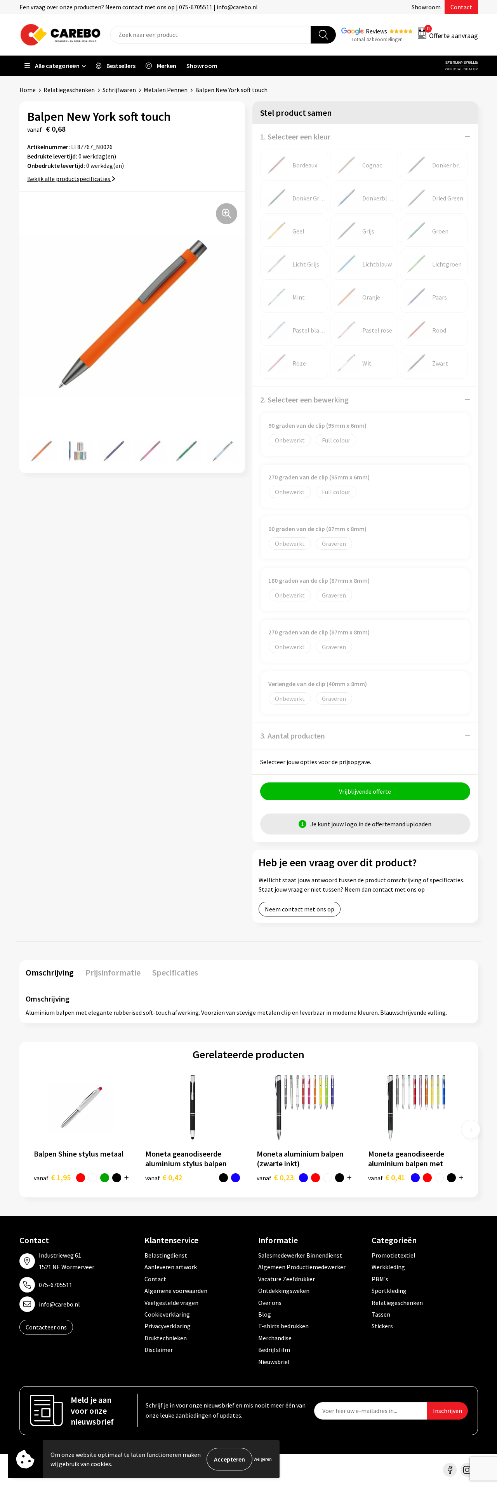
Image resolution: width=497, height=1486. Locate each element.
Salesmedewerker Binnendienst (300, 1255)
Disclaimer (158, 1350)
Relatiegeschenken (69, 90)
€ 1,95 (52, 1177)
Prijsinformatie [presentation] (113, 972)
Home (27, 90)
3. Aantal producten (292, 735)
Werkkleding (388, 1267)
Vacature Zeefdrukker (286, 1279)
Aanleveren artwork (170, 1267)
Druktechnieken (165, 1338)
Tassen (381, 1314)
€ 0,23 (275, 1177)
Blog (264, 1314)
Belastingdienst (165, 1255)
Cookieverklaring (167, 1314)
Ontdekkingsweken (283, 1290)
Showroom (426, 7)
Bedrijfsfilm (274, 1350)
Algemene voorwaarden (175, 1290)
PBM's (380, 1279)
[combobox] (210, 35)
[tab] (50, 974)
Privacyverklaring (167, 1326)
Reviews (376, 31)
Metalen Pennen (166, 90)
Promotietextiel (393, 1255)
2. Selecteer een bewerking (304, 399)
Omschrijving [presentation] (50, 972)
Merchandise (275, 1338)
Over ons (270, 1303)
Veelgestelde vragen (171, 1303)
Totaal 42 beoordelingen (377, 39)
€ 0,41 (386, 1177)
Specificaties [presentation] (175, 972)
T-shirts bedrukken (283, 1326)
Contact (461, 7)
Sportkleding (389, 1290)
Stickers (382, 1326)
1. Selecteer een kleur (295, 136)
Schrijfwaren (119, 90)
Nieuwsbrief (274, 1362)
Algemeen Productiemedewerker (302, 1267)
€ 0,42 (163, 1177)
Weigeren (263, 1459)
